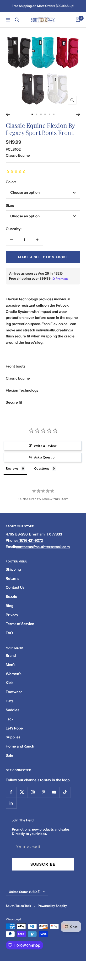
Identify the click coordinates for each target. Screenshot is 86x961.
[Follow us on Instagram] (32, 792)
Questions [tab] (41, 468)
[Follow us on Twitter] (21, 792)
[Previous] (8, 114)
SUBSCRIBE (43, 864)
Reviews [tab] (12, 468)
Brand (11, 655)
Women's (13, 673)
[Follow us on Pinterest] (43, 792)
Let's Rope (14, 728)
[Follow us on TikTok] (64, 792)
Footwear (14, 692)
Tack (9, 719)
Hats (9, 701)
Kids (9, 682)
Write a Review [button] (45, 446)
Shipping (13, 569)
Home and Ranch (20, 746)
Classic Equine (18, 155)
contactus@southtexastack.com (43, 546)
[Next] (78, 114)
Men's (10, 664)
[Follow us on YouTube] (54, 792)
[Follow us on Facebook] (11, 792)
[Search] (17, 20)
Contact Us (15, 587)
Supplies (13, 737)
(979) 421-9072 (30, 540)
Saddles (12, 710)
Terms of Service (20, 623)
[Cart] (77, 20)
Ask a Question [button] (45, 457)
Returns (12, 578)
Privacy (12, 615)
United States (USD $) (25, 892)
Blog (9, 605)
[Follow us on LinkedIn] (11, 803)
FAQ (9, 633)
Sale (9, 755)
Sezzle (11, 596)
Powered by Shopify (52, 906)
